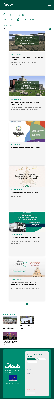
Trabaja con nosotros (32, 361)
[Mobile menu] (49, 4)
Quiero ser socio (41, 359)
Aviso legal (8, 383)
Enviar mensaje (30, 392)
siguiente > (31, 19)
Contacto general (31, 359)
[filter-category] (50, 29)
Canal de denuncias (15, 383)
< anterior (6, 19)
